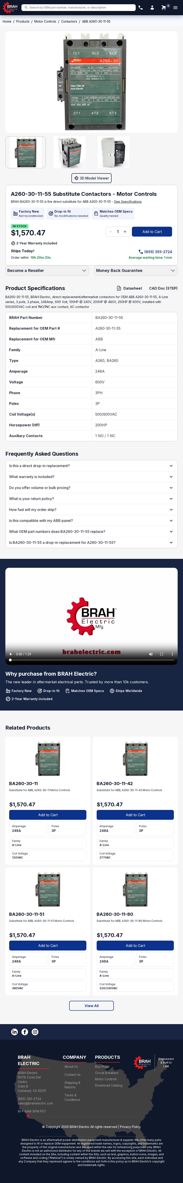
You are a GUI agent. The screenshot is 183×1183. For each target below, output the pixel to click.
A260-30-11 (42, 790)
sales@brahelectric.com (35, 1103)
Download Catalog (108, 1085)
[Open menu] (175, 8)
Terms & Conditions (72, 1097)
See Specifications (128, 201)
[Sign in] (152, 8)
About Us (71, 1066)
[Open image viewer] (91, 82)
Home (7, 21)
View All (92, 1006)
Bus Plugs (102, 1066)
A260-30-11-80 (132, 920)
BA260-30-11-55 (109, 317)
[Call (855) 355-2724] (141, 8)
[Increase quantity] (125, 231)
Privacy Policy (130, 1127)
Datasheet (132, 288)
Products (22, 21)
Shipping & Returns (72, 1085)
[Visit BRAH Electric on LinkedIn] (14, 1032)
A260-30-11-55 (108, 328)
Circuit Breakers (107, 1073)
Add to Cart (152, 231)
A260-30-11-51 (44, 920)
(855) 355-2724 (158, 252)
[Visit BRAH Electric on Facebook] (24, 1032)
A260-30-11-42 (132, 790)
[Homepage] (10, 7)
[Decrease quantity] (111, 231)
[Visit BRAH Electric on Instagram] (35, 1032)
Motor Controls (45, 21)
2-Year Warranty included (36, 243)
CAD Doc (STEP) (163, 288)
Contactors (69, 21)
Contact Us (72, 1074)
